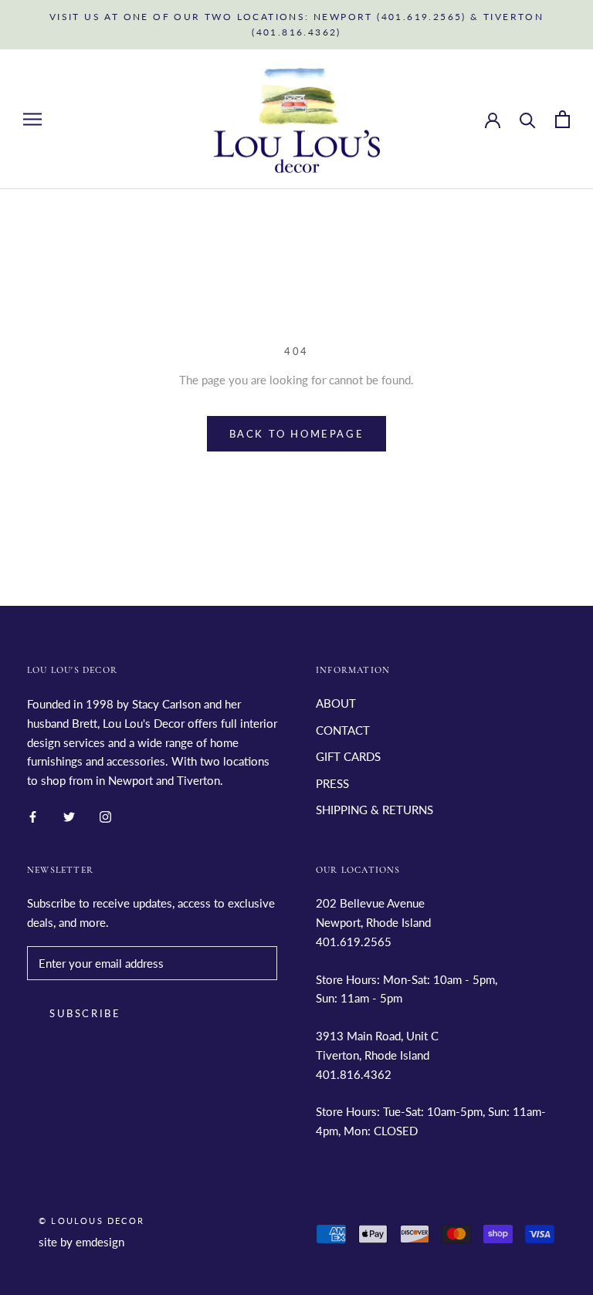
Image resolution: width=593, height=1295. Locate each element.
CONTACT (343, 730)
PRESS (332, 783)
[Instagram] (105, 815)
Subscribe (84, 1013)
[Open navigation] (32, 119)
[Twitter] (69, 815)
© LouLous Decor (91, 1221)
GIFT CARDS (348, 756)
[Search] (528, 119)
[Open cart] (562, 119)
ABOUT (336, 703)
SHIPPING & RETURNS (374, 810)
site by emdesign (81, 1242)
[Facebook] (33, 815)
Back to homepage (296, 434)
